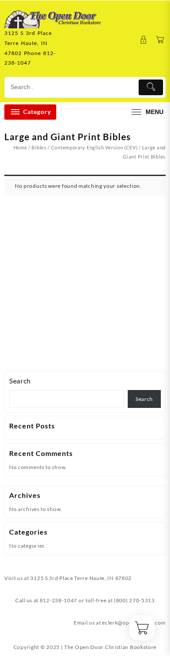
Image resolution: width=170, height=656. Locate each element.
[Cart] (160, 40)
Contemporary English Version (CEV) (94, 147)
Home (20, 147)
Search (20, 380)
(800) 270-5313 (134, 600)
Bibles (38, 147)
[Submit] (151, 87)
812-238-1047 (58, 600)
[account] (144, 40)
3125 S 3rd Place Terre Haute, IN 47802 (81, 578)
